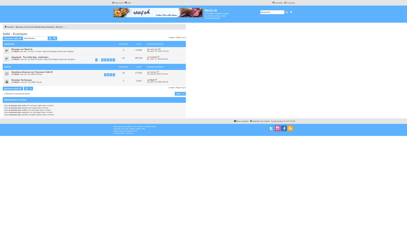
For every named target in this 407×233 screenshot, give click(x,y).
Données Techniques (21, 80)
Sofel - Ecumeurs (15, 34)
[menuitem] (127, 3)
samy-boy (154, 49)
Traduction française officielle (124, 129)
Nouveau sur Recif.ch (21, 49)
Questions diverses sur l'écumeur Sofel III (32, 72)
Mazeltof (130, 131)
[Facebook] (284, 128)
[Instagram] (277, 128)
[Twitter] (271, 128)
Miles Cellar (141, 129)
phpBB (127, 126)
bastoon (153, 72)
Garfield (153, 57)
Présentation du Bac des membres (60, 51)
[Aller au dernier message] (159, 49)
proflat (120, 131)
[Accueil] (158, 12)
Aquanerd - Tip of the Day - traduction (29, 57)
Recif (16, 51)
